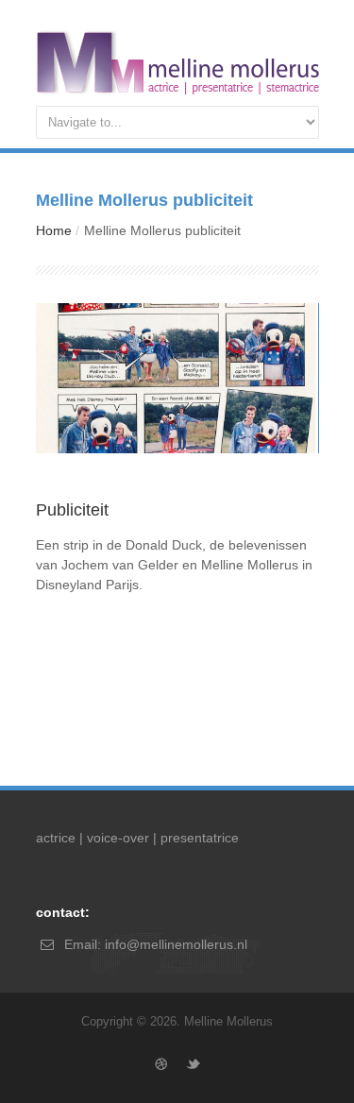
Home (54, 230)
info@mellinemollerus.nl (176, 944)
